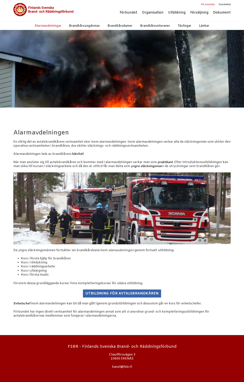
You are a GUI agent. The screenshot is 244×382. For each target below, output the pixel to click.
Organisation (153, 12)
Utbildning (177, 12)
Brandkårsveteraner (155, 26)
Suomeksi (224, 4)
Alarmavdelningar (48, 26)
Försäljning (199, 12)
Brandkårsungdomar (84, 26)
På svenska (208, 4)
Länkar (204, 26)
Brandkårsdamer (120, 26)
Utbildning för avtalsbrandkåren (122, 293)
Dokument (222, 12)
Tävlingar (184, 26)
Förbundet (128, 12)
